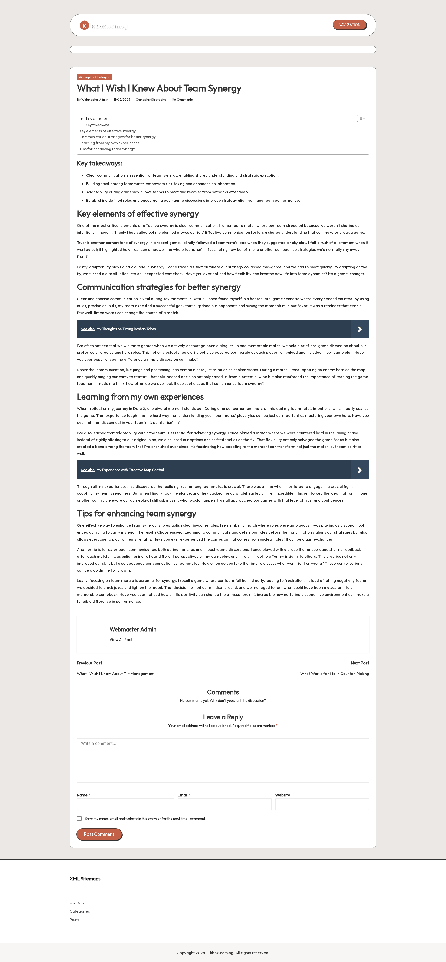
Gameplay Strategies (94, 77)
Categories (80, 911)
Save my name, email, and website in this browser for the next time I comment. (145, 818)
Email (184, 794)
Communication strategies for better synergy (117, 136)
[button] (349, 24)
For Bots (77, 902)
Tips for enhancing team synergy (107, 148)
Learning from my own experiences (109, 142)
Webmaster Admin (133, 629)
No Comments (182, 99)
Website (282, 794)
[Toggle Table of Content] (359, 118)
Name (83, 794)
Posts (74, 919)
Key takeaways (97, 125)
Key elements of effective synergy (107, 131)
